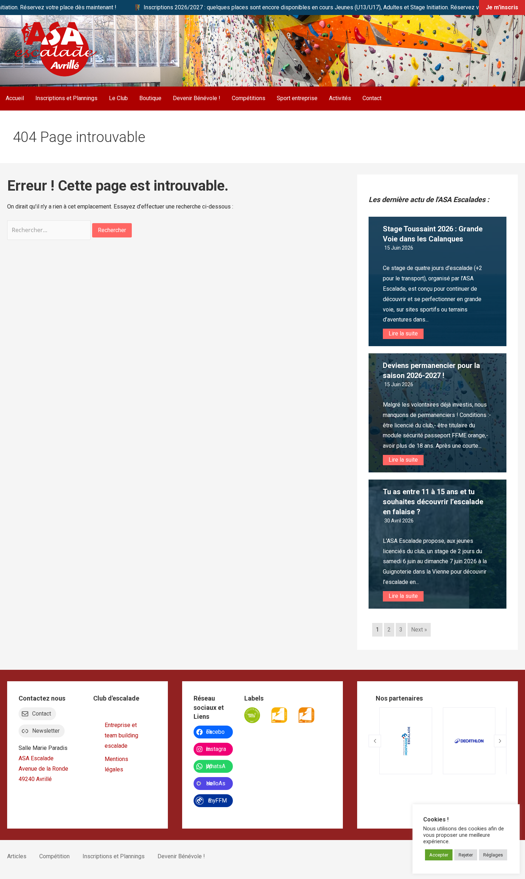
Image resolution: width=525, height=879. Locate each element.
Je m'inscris (502, 7)
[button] (375, 741)
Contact (371, 98)
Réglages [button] (493, 855)
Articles (16, 856)
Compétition (54, 856)
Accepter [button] (438, 855)
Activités (340, 98)
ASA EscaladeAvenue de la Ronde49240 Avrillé (43, 768)
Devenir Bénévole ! (196, 98)
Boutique (150, 98)
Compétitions (248, 98)
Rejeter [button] (466, 855)
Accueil (15, 98)
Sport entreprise (297, 98)
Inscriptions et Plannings (66, 98)
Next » (419, 629)
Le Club (118, 98)
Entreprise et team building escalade (121, 735)
